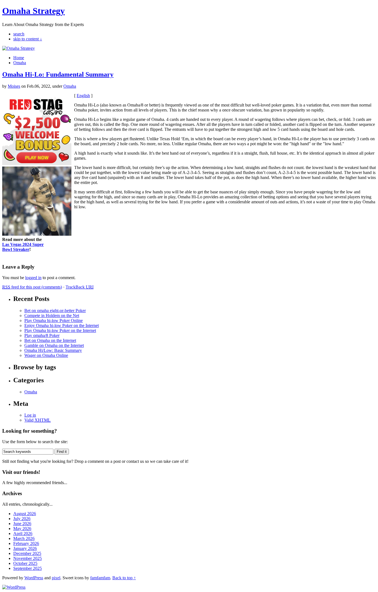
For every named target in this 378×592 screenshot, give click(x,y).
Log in (30, 415)
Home (18, 57)
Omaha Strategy (33, 11)
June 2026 (22, 523)
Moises (14, 86)
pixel (56, 577)
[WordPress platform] (13, 587)
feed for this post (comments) (32, 287)
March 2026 (24, 538)
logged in (33, 277)
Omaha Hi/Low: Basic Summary (53, 350)
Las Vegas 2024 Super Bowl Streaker (23, 247)
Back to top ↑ (124, 577)
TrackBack (80, 287)
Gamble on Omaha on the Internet (54, 345)
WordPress (33, 577)
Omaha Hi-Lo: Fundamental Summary (57, 74)
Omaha (19, 62)
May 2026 (22, 528)
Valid (37, 420)
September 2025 (27, 568)
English (83, 95)
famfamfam (100, 577)
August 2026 (24, 513)
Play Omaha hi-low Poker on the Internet (60, 330)
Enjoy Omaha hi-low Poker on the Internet (61, 325)
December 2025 (27, 553)
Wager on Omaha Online (46, 355)
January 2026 (25, 548)
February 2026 (26, 543)
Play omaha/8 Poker (41, 335)
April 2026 (22, 533)
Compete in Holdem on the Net (51, 315)
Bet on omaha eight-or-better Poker (55, 310)
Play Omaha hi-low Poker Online (53, 320)
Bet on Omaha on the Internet (50, 340)
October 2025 (25, 563)
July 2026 (21, 518)
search (18, 34)
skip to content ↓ (27, 39)
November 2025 (27, 558)
